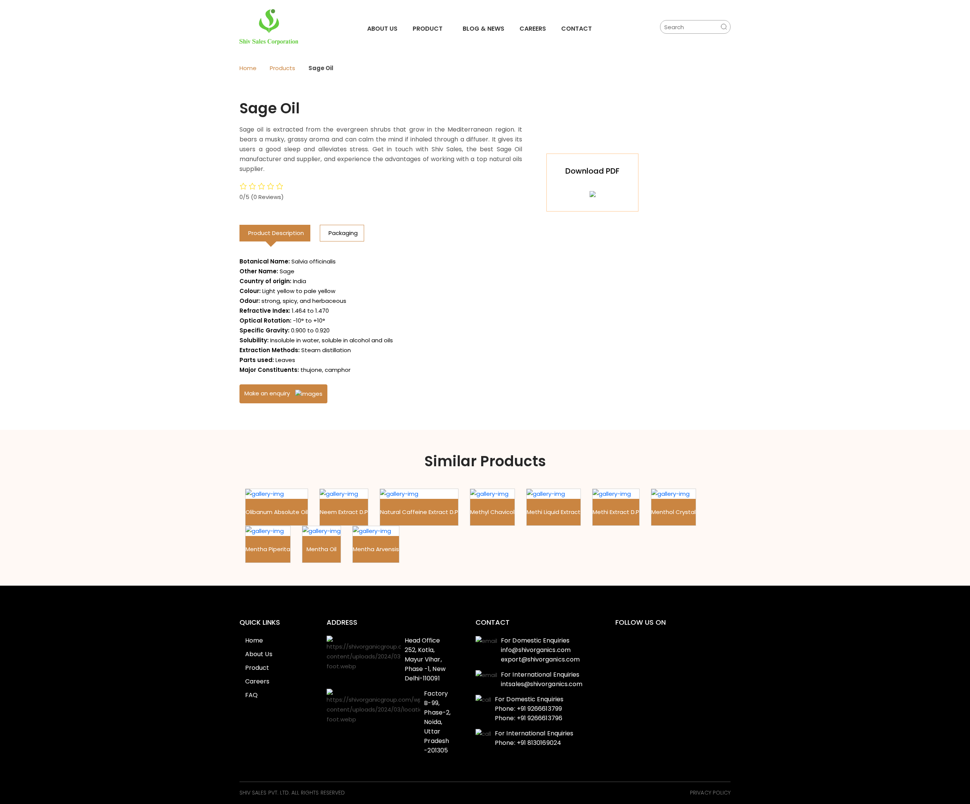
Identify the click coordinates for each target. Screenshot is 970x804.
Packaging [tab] (343, 233)
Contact (576, 28)
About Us (382, 28)
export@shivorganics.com (540, 659)
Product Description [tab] (276, 233)
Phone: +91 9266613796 (528, 718)
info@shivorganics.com (536, 650)
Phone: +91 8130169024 (528, 742)
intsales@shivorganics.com (541, 684)
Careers (532, 28)
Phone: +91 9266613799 (528, 708)
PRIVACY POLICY (710, 793)
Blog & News (483, 28)
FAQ (251, 695)
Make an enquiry (267, 393)
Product (428, 28)
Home (248, 68)
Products (282, 68)
